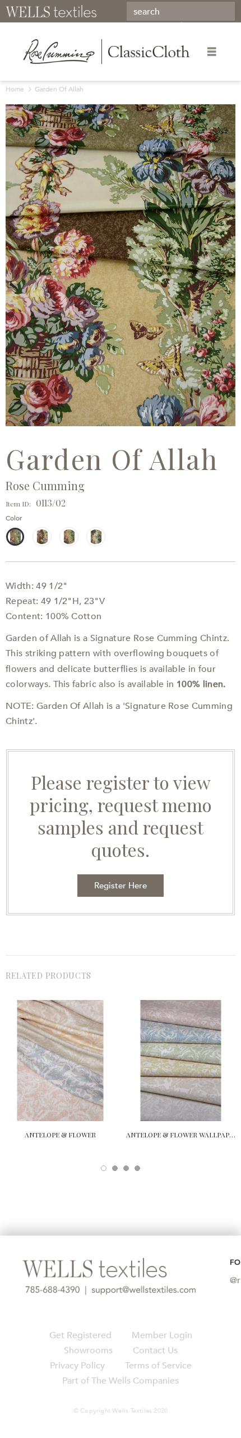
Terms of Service (158, 1365)
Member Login (162, 1335)
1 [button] (103, 1168)
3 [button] (126, 1168)
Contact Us (155, 1350)
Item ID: (18, 503)
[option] (120, 265)
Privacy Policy (77, 1365)
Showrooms (88, 1350)
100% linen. (201, 684)
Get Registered (80, 1335)
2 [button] (115, 1168)
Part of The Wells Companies (120, 1381)
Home (15, 89)
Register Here (120, 885)
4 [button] (137, 1168)
